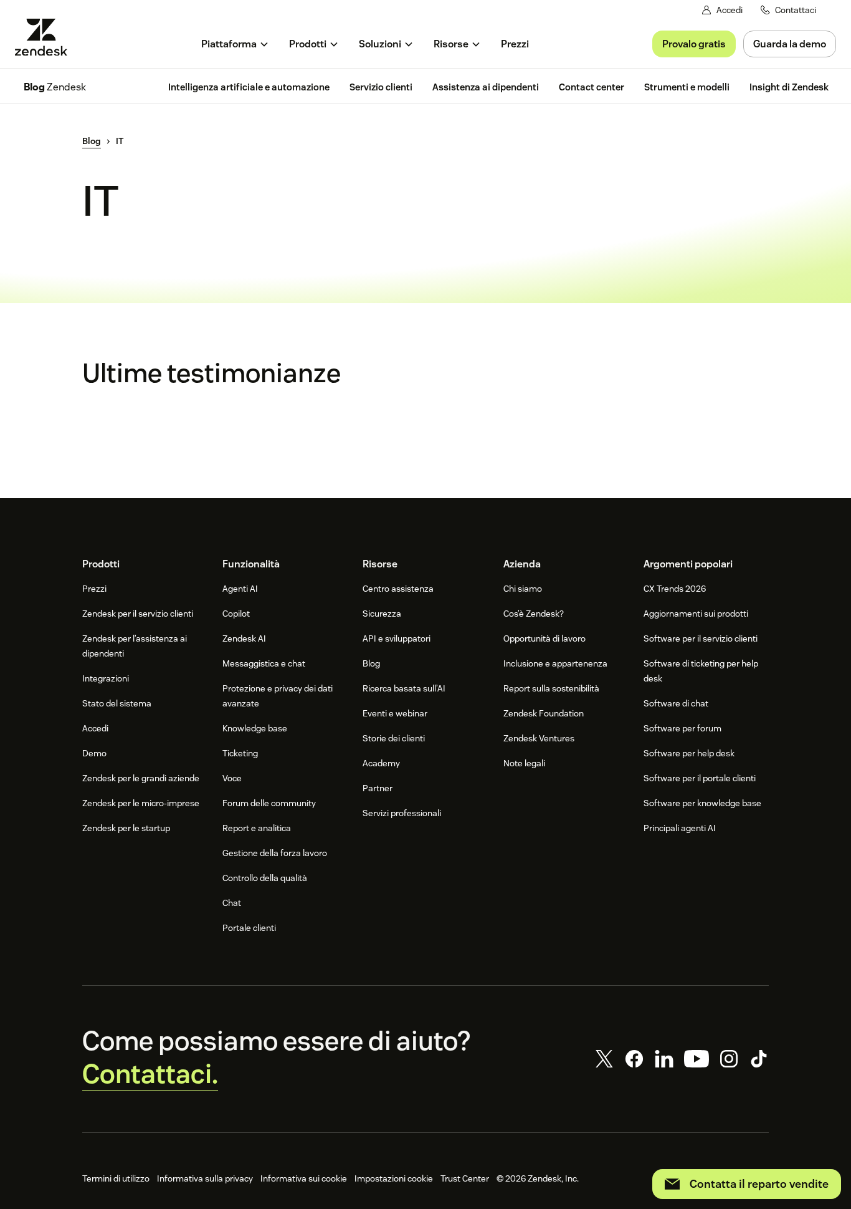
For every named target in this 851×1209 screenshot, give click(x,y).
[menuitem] (235, 44)
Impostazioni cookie (393, 1178)
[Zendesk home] (46, 37)
